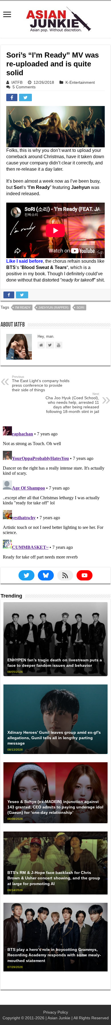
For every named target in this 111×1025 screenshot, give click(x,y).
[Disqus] (55, 495)
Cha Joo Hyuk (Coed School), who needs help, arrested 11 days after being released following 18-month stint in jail (72, 403)
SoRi (80, 307)
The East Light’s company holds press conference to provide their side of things (40, 383)
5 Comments (24, 87)
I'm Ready (22, 307)
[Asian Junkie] (55, 18)
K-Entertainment (80, 82)
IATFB (16, 82)
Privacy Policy (55, 1012)
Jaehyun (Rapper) (53, 307)
